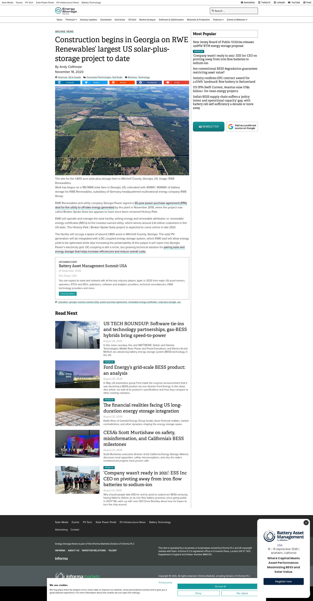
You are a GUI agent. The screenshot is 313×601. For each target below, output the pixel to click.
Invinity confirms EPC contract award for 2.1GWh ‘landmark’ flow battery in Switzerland (224, 80)
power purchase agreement (113, 302)
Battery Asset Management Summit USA (93, 266)
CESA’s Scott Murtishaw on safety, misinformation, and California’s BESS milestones (143, 438)
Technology (144, 77)
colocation (63, 302)
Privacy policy (165, 582)
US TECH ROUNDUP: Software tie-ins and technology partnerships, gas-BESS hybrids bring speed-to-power (145, 329)
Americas (62, 77)
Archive (60, 31)
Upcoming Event (68, 262)
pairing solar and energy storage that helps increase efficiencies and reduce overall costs (120, 249)
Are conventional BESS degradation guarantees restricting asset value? (225, 70)
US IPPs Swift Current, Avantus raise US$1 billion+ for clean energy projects (221, 89)
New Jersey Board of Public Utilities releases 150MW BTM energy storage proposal (223, 44)
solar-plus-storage (167, 302)
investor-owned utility (88, 302)
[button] (67, 82)
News (69, 31)
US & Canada (74, 77)
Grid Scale (117, 77)
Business (132, 77)
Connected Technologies (99, 77)
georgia (73, 302)
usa (179, 302)
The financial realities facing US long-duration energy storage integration (142, 408)
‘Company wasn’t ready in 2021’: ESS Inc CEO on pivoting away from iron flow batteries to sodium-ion (145, 478)
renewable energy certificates (142, 302)
